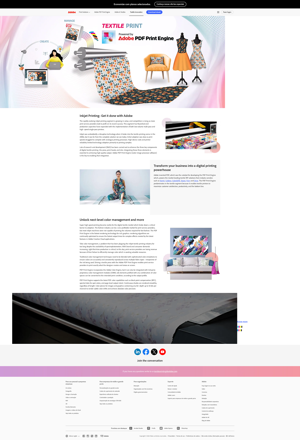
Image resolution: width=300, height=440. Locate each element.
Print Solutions (83, 12)
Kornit (162, 181)
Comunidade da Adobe (174, 392)
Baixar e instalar (172, 389)
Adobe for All (205, 417)
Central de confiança (208, 411)
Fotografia (68, 391)
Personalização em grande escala (109, 388)
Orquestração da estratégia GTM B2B (110, 400)
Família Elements (71, 407)
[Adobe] (72, 12)
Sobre (203, 389)
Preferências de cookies (193, 436)
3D (66, 404)
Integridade (205, 414)
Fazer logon (227, 12)
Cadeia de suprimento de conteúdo (110, 391)
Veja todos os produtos (72, 413)
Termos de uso (180, 436)
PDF (67, 400)
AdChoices (231, 436)
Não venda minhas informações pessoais (213, 436)
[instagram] (88, 436)
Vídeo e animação (71, 397)
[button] (218, 12)
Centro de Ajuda (172, 386)
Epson (183, 181)
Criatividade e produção (106, 397)
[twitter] (92, 436)
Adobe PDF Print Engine (102, 12)
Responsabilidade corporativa (210, 401)
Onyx (196, 181)
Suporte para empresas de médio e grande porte (181, 398)
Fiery (188, 181)
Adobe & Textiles (120, 12)
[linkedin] (96, 436)
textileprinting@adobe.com (165, 371)
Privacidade (171, 436)
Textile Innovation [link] (136, 12)
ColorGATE (176, 181)
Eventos (204, 395)
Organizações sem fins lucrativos (143, 389)
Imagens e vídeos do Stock (73, 410)
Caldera (168, 181)
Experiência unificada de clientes (109, 394)
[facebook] (84, 436)
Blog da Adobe (206, 420)
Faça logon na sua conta (209, 386)
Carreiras (204, 392)
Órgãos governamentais (140, 392)
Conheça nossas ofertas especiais (170, 4)
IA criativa (68, 388)
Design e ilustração (71, 394)
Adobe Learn (171, 395)
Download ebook (154, 12)
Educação (136, 386)
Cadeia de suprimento (208, 408)
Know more (242, 321)
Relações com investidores (209, 405)
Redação (204, 398)
